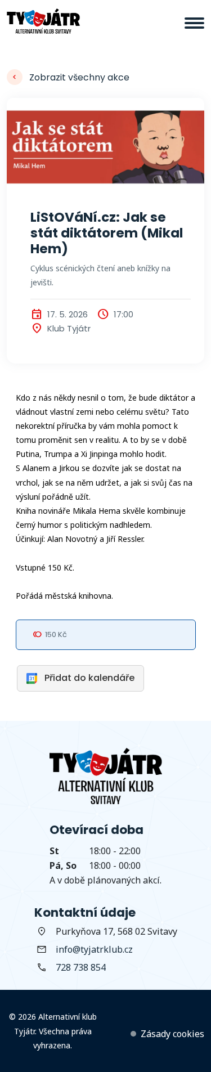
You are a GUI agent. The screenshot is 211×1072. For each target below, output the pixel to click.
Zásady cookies (172, 1034)
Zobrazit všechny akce (79, 77)
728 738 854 (81, 967)
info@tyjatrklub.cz (94, 949)
